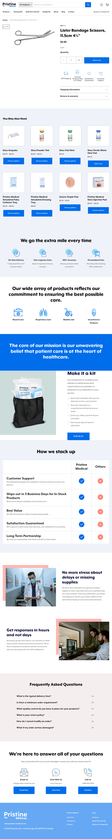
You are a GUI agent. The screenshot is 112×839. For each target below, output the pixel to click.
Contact (71, 12)
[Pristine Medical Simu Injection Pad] (98, 182)
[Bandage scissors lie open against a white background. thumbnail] (6, 27)
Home (5, 20)
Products (6, 12)
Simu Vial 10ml (66, 150)
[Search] (88, 4)
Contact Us (71, 821)
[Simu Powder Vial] (42, 136)
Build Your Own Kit (32, 12)
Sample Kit (46, 12)
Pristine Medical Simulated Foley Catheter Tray (11, 200)
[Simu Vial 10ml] (70, 136)
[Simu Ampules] (14, 136)
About (56, 12)
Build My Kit (78, 436)
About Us (70, 817)
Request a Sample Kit (101, 12)
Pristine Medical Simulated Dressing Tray (41, 200)
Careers (70, 824)
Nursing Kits (18, 12)
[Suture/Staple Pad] (70, 182)
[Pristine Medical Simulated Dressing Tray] (42, 182)
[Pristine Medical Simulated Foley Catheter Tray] (14, 182)
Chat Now (56, 790)
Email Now (24, 790)
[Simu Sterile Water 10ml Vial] (98, 136)
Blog (63, 12)
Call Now (88, 790)
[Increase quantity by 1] (79, 60)
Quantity (64, 52)
